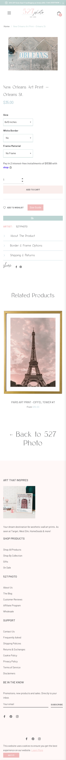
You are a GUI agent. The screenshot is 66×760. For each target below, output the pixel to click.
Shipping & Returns (22, 255)
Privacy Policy (10, 661)
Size (5, 114)
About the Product (22, 236)
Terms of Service (12, 667)
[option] (33, 359)
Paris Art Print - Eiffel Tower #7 (33, 402)
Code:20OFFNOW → (53, 3)
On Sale (7, 568)
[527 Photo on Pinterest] (11, 716)
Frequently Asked (12, 637)
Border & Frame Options (25, 245)
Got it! (11, 755)
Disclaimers (9, 673)
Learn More (37, 750)
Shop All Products (12, 550)
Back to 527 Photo (35, 439)
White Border (10, 130)
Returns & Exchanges (14, 649)
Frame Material (12, 145)
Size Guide (35, 207)
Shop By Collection (12, 556)
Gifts (5, 562)
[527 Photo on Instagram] (17, 716)
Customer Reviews (12, 599)
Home (6, 26)
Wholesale (8, 611)
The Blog (7, 593)
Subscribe (57, 704)
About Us (7, 587)
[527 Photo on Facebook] (4, 716)
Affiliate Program (12, 605)
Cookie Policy (10, 655)
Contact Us (9, 631)
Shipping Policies (12, 643)
